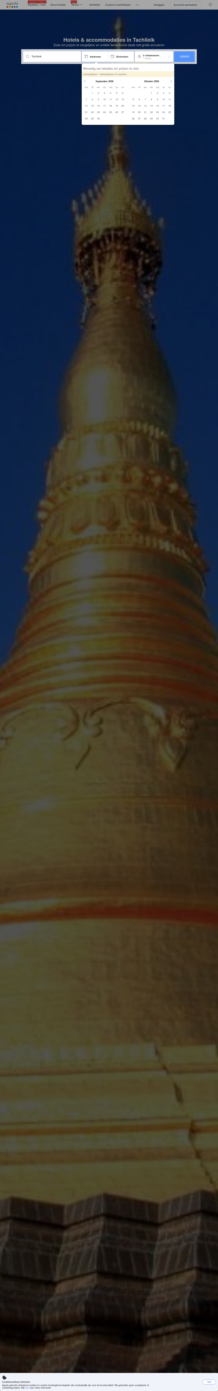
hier (27, 1387)
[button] (84, 81)
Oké (209, 1381)
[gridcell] (92, 93)
